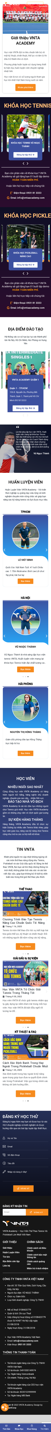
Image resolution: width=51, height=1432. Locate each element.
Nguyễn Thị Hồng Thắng (25, 732)
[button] (23, 163)
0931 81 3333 (24, 1344)
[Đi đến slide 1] (23, 676)
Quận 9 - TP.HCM (20, 388)
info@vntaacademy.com (25, 1341)
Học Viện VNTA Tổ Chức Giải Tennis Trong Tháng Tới (22, 991)
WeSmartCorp (9, 1408)
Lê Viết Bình (25, 560)
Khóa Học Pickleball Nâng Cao (25, 255)
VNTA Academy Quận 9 (27, 379)
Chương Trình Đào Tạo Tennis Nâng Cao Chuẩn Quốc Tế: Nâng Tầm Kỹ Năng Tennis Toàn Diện (24, 923)
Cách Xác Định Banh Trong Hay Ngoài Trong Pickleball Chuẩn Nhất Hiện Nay (25, 1066)
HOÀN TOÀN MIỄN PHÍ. (25, 179)
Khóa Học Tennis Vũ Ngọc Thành (25, 145)
